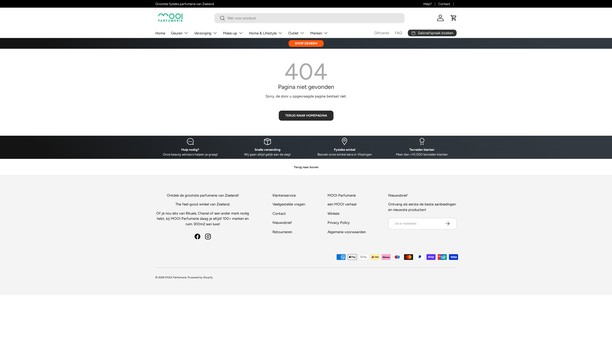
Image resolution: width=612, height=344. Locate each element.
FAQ (398, 33)
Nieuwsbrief (282, 222)
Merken (316, 33)
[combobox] (309, 18)
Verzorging (202, 33)
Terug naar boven (306, 167)
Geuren (176, 33)
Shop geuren (306, 43)
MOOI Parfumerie (175, 277)
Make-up (230, 33)
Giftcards (381, 33)
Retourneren (282, 232)
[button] (453, 18)
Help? (427, 4)
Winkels (333, 213)
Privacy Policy (339, 222)
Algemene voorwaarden (347, 232)
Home (160, 33)
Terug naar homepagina (306, 115)
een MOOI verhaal (342, 204)
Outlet (293, 33)
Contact (444, 4)
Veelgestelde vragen (289, 204)
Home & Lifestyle (263, 33)
